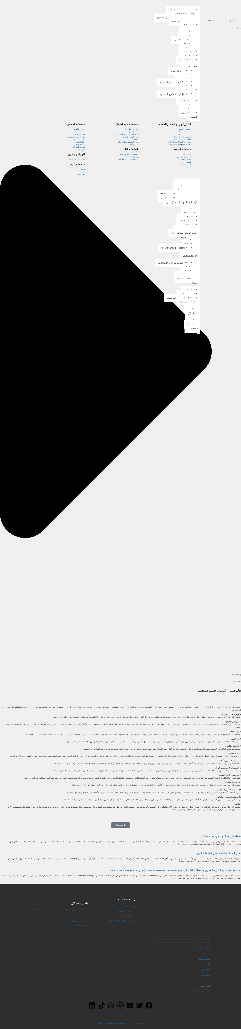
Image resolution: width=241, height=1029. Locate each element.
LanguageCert (190, 255)
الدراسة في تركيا (205, 964)
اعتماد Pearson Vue (187, 278)
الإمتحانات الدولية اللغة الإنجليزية (181, 202)
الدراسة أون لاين (205, 975)
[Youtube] (129, 1005)
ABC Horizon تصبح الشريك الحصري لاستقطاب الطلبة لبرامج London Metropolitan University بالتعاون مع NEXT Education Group (175, 870)
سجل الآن (192, 313)
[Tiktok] (101, 1005)
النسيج (194, 117)
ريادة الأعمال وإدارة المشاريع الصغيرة (178, 82)
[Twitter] (139, 1005)
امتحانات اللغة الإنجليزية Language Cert (177, 263)
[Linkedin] (92, 1005)
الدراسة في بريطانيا (204, 959)
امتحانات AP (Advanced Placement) (179, 248)
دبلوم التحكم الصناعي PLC (184, 232)
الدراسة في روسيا (205, 970)
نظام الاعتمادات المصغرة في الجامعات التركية (218, 853)
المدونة (194, 282)
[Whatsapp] (111, 1005)
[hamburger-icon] (199, 6)
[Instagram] (120, 1005)
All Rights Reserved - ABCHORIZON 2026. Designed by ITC (120, 1023)
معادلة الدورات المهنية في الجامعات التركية (220, 836)
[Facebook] (148, 1005)
